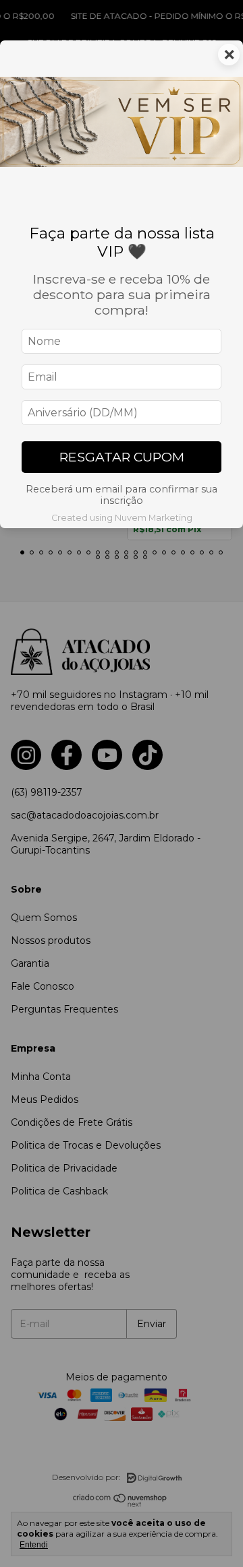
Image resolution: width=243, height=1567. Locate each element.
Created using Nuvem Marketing (121, 518)
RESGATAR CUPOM (121, 457)
